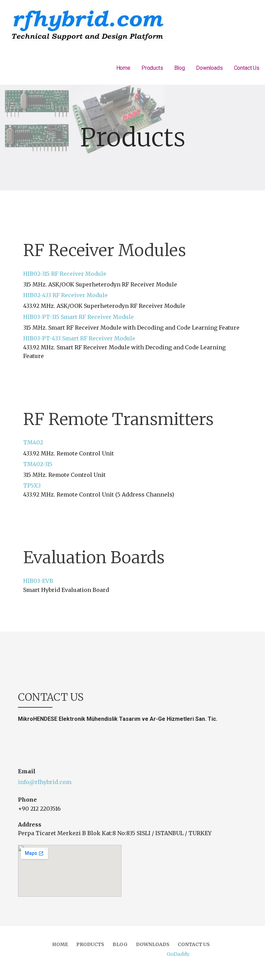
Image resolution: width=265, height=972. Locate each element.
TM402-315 (37, 464)
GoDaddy (178, 954)
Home (123, 68)
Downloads (209, 68)
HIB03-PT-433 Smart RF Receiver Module (79, 338)
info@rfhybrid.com (44, 781)
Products (152, 68)
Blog (179, 68)
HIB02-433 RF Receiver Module (65, 295)
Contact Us (246, 68)
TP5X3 (32, 485)
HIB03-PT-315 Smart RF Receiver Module (78, 316)
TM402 (33, 442)
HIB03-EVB (38, 580)
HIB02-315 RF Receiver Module (64, 273)
